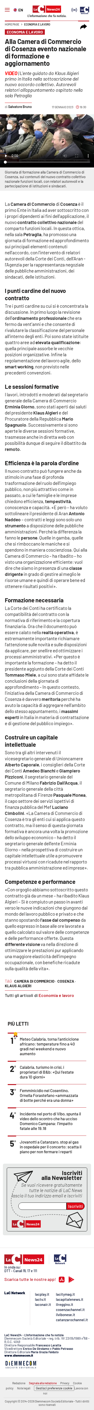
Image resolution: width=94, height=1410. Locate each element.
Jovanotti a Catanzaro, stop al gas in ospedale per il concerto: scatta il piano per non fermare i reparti (50, 1146)
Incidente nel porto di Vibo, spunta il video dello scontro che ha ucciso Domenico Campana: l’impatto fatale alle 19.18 (50, 1121)
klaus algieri (18, 985)
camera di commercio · (35, 981)
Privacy (64, 1383)
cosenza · (66, 981)
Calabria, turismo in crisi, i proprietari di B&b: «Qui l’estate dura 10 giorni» (47, 1072)
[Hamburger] (7, 10)
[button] (83, 27)
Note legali (23, 1388)
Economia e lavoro (37, 24)
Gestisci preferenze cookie (54, 1388)
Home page (12, 24)
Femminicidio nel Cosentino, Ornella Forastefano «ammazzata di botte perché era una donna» (49, 1095)
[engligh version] (15, 9)
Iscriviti (75, 1206)
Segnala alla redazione (43, 1383)
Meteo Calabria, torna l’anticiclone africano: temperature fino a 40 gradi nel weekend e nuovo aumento (49, 1046)
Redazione (18, 1383)
